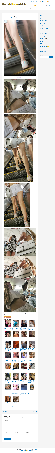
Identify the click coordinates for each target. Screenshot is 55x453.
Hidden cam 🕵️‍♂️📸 (43, 38)
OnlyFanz (42, 43)
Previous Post (4, 411)
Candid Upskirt (43, 31)
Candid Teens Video (14, 17)
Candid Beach (42, 17)
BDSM (41, 15)
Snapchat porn (43, 51)
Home (29, 1)
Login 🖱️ (29, 8)
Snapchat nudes (43, 49)
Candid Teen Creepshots (44, 28)
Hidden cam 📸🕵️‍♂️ (45, 1)
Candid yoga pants (43, 33)
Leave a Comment (7, 17)
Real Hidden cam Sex (44, 48)
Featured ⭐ (42, 35)
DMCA (33, 450)
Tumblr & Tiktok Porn (44, 53)
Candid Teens (5, 6)
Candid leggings (43, 23)
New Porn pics (42, 41)
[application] (41, 5)
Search (41, 55)
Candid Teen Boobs (43, 26)
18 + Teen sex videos (44, 13)
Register (49, 5)
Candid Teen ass (43, 25)
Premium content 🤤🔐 (32, 5)
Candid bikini (42, 18)
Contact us (39, 5)
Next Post (35, 411)
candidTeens (35, 449)
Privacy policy (23, 450)
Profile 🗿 (45, 5)
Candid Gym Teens (43, 20)
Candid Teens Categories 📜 (36, 1)
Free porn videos (43, 36)
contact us (29, 450)
